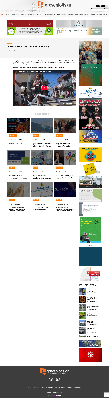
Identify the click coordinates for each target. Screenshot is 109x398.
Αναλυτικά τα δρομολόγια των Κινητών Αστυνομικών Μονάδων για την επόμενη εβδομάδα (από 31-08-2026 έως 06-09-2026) (92, 330)
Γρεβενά (35, 135)
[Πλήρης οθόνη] (99, 187)
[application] (90, 182)
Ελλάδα (12, 167)
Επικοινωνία (77, 387)
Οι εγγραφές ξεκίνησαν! (15, 143)
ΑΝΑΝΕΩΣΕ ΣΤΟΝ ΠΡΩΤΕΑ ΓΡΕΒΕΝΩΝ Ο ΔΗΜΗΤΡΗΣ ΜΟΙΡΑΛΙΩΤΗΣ (92, 298)
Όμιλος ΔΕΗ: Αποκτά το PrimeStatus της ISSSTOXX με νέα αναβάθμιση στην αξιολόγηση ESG (18, 177)
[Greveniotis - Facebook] (97, 6)
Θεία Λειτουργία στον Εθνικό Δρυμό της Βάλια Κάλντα (93, 306)
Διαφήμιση (69, 387)
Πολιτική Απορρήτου (48, 387)
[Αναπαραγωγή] (81, 187)
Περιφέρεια (59, 135)
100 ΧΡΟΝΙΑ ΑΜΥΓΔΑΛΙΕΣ (90, 322)
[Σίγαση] (97, 187)
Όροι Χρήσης (37, 387)
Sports (35, 167)
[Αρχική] (2, 14)
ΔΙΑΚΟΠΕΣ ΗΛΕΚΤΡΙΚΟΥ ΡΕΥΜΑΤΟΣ (93, 290)
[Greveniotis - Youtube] (102, 6)
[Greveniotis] (54, 4)
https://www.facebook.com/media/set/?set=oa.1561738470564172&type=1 (43, 67)
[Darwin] (57, 395)
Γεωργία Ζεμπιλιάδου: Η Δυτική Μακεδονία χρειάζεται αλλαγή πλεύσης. (64, 177)
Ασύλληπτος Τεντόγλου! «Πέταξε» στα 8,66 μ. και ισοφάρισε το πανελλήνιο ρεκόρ (42, 177)
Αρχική (30, 387)
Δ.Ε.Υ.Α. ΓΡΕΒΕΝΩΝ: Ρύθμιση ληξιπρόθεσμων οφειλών (40, 208)
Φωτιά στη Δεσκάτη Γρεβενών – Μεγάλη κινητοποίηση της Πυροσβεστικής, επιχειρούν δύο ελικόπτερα (42, 145)
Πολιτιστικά (13, 135)
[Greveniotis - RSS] (104, 6)
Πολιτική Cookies (60, 387)
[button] (90, 182)
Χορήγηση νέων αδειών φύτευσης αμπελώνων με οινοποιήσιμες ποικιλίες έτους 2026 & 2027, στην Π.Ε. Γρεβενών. (93, 314)
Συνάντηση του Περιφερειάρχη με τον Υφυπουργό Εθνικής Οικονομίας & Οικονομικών (65, 145)
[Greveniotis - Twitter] (99, 6)
